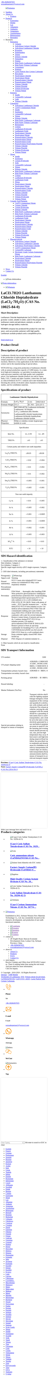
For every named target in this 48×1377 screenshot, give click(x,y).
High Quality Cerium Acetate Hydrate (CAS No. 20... (24, 880)
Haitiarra (18, 69)
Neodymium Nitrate (22, 78)
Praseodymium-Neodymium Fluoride (28, 144)
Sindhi (17, 95)
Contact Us (10, 271)
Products (9, 18)
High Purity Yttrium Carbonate (26, 65)
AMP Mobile (13, 975)
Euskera (13, 16)
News (8, 269)
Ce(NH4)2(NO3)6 (8, 979)
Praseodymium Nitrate (23, 82)
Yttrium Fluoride (21, 86)
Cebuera (18, 44)
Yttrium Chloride (21, 84)
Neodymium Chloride (23, 76)
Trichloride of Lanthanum (10, 977)
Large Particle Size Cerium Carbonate (29, 72)
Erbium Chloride (21, 57)
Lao (11, 25)
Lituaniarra (14, 103)
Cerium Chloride (21, 205)
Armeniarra (14, 31)
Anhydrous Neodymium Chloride (27, 246)
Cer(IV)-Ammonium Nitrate (25, 108)
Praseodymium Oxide (23, 142)
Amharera (14, 29)
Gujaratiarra (19, 67)
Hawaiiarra (19, 74)
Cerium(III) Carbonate (23, 97)
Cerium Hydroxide (22, 161)
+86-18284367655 (8, 2)
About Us (9, 14)
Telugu (17, 55)
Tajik (17, 163)
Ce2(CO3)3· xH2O (23, 979)
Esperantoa (14, 21)
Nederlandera (20, 52)
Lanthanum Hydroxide (23, 129)
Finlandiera (19, 59)
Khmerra (13, 93)
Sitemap (4, 975)
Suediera (9, 12)
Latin (17, 99)
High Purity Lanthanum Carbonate (27, 63)
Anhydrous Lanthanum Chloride (27, 48)
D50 (22, 977)
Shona (12, 154)
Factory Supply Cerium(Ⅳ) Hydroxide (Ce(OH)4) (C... (23, 868)
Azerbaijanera (15, 33)
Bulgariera (14, 42)
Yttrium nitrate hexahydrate (35, 977)
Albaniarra (14, 27)
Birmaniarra (19, 125)
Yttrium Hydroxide (22, 89)
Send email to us (7, 340)
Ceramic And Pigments (18, 201)
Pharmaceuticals (16, 239)
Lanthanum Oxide (21, 131)
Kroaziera (18, 50)
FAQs (12, 956)
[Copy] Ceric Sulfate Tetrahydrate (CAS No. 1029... (24, 845)
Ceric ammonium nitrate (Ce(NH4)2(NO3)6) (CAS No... (24, 856)
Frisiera (17, 61)
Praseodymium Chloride (24, 80)
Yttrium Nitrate (20, 91)
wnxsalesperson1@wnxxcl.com (12, 4)
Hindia (12, 23)
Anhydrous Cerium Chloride (25, 46)
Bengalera (14, 38)
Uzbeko (18, 127)
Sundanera (19, 112)
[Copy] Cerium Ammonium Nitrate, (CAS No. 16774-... (23, 905)
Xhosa (17, 182)
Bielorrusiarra (15, 35)
